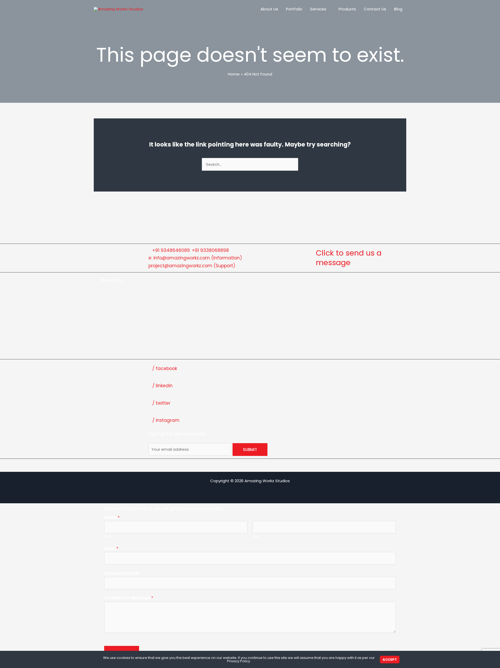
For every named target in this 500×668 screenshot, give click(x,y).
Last (256, 536)
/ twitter (161, 403)
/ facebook (164, 368)
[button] (328, 9)
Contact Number (122, 573)
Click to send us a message (349, 258)
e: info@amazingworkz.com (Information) (195, 258)
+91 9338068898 (210, 250)
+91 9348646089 (171, 250)
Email (111, 548)
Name (112, 517)
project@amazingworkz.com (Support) (191, 266)
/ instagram (165, 420)
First (107, 536)
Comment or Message (128, 598)
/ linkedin (162, 386)
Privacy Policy (238, 661)
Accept (390, 659)
